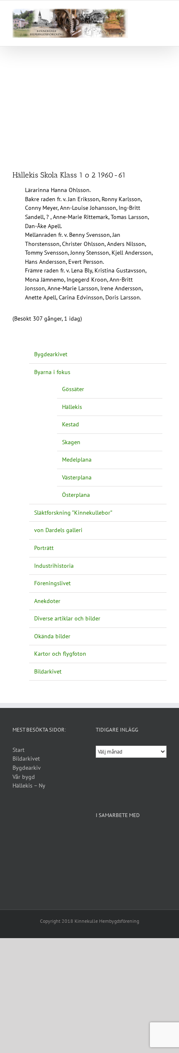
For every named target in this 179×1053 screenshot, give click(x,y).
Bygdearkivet (50, 354)
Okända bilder (52, 636)
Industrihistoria (54, 565)
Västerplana (77, 477)
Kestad (70, 424)
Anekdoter (47, 601)
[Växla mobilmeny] (163, 13)
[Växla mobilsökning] (148, 13)
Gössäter (73, 389)
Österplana (76, 495)
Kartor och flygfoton (60, 653)
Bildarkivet (48, 671)
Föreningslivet (52, 583)
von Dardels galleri (58, 530)
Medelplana (77, 459)
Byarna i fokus (52, 372)
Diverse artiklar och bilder (67, 618)
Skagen (71, 442)
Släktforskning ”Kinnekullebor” (73, 512)
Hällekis (72, 407)
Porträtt (44, 548)
